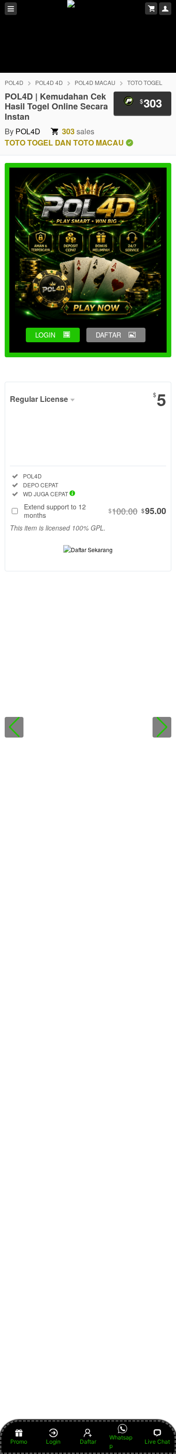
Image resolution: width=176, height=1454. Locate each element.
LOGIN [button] (45, 334)
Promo (18, 1441)
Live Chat (157, 1441)
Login (53, 1441)
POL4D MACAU (95, 82)
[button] (14, 727)
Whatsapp (120, 1441)
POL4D (14, 82)
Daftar (88, 1441)
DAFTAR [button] (108, 334)
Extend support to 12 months (95, 510)
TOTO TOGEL (144, 82)
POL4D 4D (49, 82)
